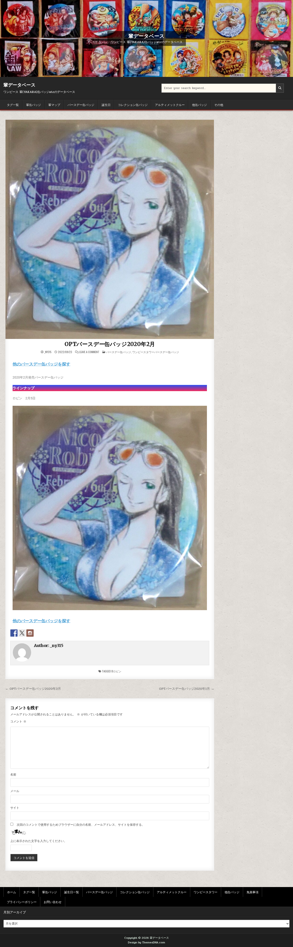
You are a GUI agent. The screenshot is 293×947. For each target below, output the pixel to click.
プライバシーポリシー (22, 901)
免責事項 (252, 892)
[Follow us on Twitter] (22, 633)
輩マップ (54, 104)
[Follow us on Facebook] (14, 633)
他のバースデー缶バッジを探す (41, 364)
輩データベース (146, 35)
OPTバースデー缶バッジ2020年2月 (110, 344)
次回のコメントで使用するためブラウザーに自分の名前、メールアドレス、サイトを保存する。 (81, 825)
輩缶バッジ (33, 104)
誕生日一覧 (71, 892)
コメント (18, 721)
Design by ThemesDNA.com (146, 942)
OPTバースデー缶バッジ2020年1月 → (186, 688)
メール (14, 791)
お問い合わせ (53, 901)
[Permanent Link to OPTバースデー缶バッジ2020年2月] (109, 229)
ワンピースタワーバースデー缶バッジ (155, 352)
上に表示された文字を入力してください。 (38, 841)
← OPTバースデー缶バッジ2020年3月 (33, 688)
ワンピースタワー (205, 892)
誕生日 (106, 104)
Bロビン (116, 671)
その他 (218, 104)
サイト (14, 808)
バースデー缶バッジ (81, 104)
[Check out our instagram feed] (30, 633)
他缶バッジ (199, 104)
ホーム (11, 892)
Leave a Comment (89, 352)
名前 (13, 774)
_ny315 (48, 352)
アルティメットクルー (170, 104)
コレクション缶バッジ (133, 104)
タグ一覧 (13, 104)
